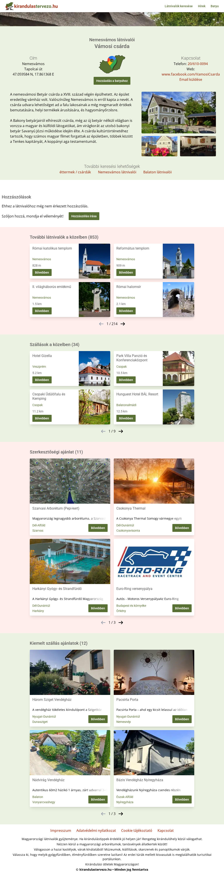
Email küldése (190, 79)
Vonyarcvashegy (43, 802)
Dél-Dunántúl (125, 525)
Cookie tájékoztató (136, 830)
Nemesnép (123, 722)
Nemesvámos (41, 259)
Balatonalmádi (126, 405)
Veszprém (39, 366)
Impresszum (60, 830)
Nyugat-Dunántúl (44, 716)
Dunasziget (40, 722)
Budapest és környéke (131, 605)
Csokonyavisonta (128, 530)
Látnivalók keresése (179, 6)
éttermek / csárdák (75, 172)
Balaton (37, 797)
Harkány (38, 611)
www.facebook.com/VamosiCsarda (191, 74)
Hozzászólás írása (84, 216)
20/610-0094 (198, 63)
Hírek (201, 6)
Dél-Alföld (38, 525)
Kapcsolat (166, 830)
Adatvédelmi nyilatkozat (96, 830)
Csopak (121, 366)
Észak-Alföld (124, 797)
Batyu (215, 6)
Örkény (121, 611)
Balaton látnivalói (157, 172)
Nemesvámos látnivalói (117, 172)
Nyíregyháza (124, 802)
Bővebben (42, 272)
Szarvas (37, 530)
